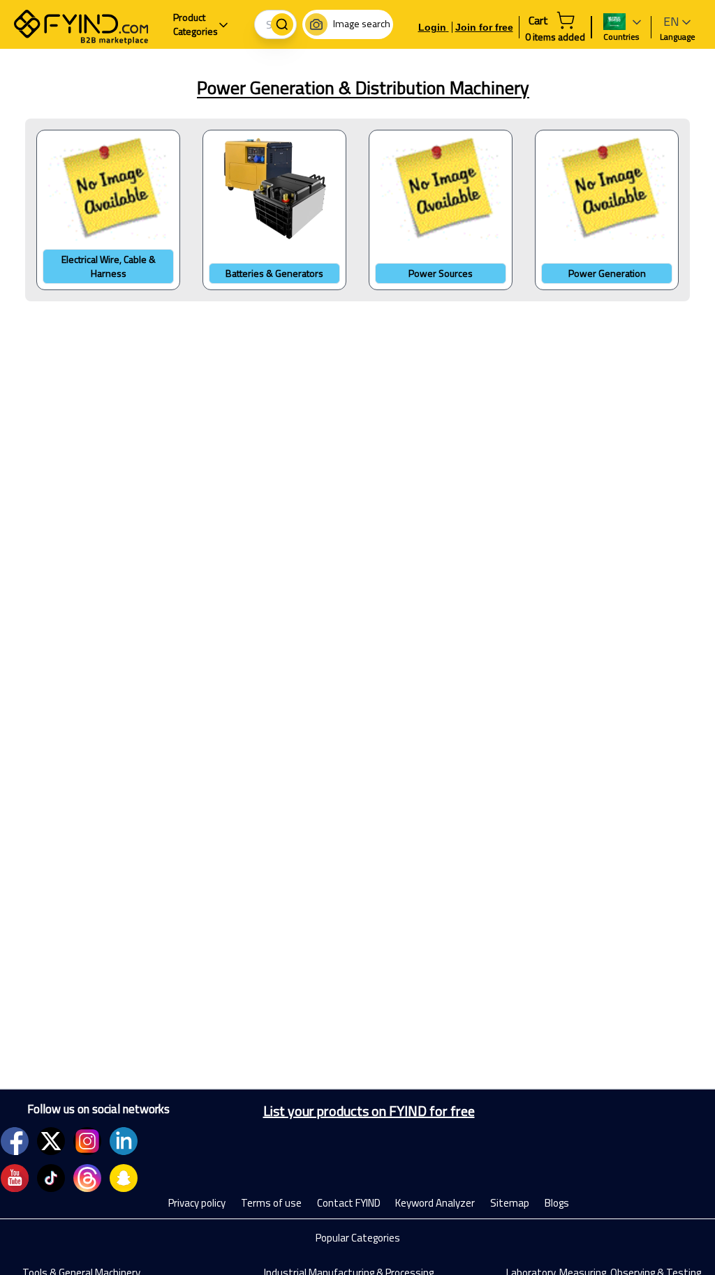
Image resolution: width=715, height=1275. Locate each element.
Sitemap (509, 1203)
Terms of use (271, 1203)
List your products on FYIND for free (369, 1111)
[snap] (124, 1178)
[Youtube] (15, 1178)
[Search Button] (282, 24)
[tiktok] (51, 1178)
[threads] (87, 1178)
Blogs (557, 1203)
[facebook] (15, 1141)
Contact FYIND (349, 1203)
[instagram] (87, 1141)
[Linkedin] (124, 1141)
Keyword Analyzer (435, 1203)
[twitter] (51, 1141)
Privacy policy (197, 1203)
